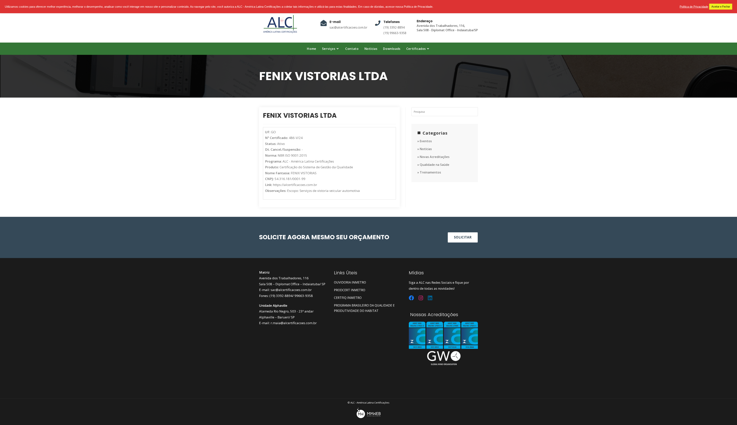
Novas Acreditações (434, 157)
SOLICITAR (463, 237)
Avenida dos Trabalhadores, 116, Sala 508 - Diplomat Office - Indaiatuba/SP (447, 28)
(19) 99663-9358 (394, 33)
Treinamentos (430, 172)
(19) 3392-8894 (394, 27)
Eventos (426, 141)
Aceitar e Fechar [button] (720, 6)
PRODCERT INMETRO (349, 290)
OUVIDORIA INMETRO (350, 282)
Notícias (426, 149)
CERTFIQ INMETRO (348, 298)
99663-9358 (303, 295)
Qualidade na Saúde (434, 165)
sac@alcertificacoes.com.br (348, 27)
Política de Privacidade (694, 6)
